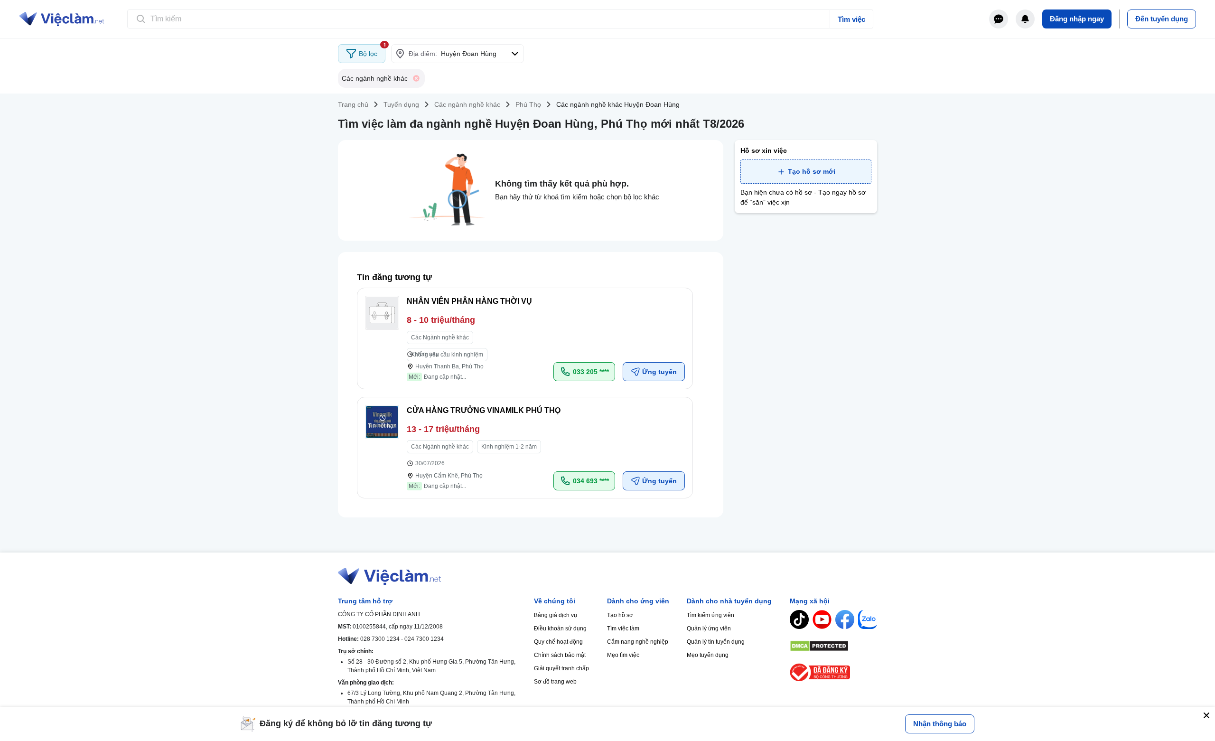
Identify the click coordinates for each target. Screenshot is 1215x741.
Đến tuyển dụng (1161, 19)
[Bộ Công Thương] (833, 672)
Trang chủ (353, 104)
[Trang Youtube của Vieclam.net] (822, 619)
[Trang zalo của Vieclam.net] (867, 619)
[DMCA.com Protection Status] (833, 646)
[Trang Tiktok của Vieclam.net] (799, 619)
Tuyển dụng (401, 104)
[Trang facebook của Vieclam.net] (844, 619)
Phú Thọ (528, 104)
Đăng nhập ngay (1077, 19)
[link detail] (524, 338)
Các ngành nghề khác (467, 104)
